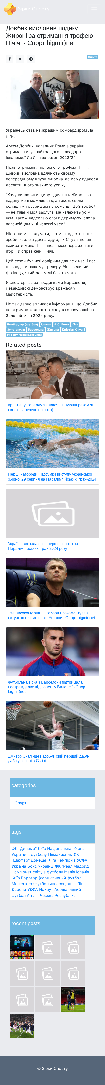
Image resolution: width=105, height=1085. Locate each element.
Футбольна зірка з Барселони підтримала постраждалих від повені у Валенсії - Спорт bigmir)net (47, 687)
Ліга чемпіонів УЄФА (68, 860)
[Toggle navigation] (94, 9)
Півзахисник (60, 854)
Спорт (21, 802)
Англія (33, 895)
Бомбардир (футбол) (22, 324)
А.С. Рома (61, 324)
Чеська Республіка (58, 895)
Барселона (36, 329)
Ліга (75, 324)
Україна (19, 866)
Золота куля (16, 329)
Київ (16, 877)
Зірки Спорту (33, 9)
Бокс (32, 866)
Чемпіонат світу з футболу (37, 871)
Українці (46, 866)
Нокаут (46, 889)
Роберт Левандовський (24, 334)
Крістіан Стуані (73, 329)
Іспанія (82, 871)
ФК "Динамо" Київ (29, 848)
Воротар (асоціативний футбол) (52, 877)
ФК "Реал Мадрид (72, 866)
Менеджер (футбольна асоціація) (44, 883)
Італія (69, 871)
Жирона (53, 329)
